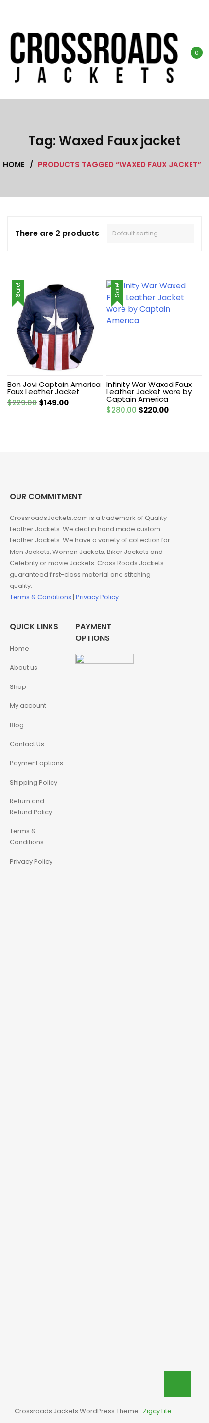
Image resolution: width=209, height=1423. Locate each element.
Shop (18, 686)
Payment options (36, 763)
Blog (17, 725)
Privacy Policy (97, 597)
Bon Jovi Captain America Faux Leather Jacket (54, 388)
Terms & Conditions (41, 597)
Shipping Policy (33, 782)
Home (19, 648)
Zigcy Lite (157, 1411)
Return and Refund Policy (31, 806)
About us (23, 667)
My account (28, 705)
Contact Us (27, 744)
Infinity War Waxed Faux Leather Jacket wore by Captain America (149, 391)
